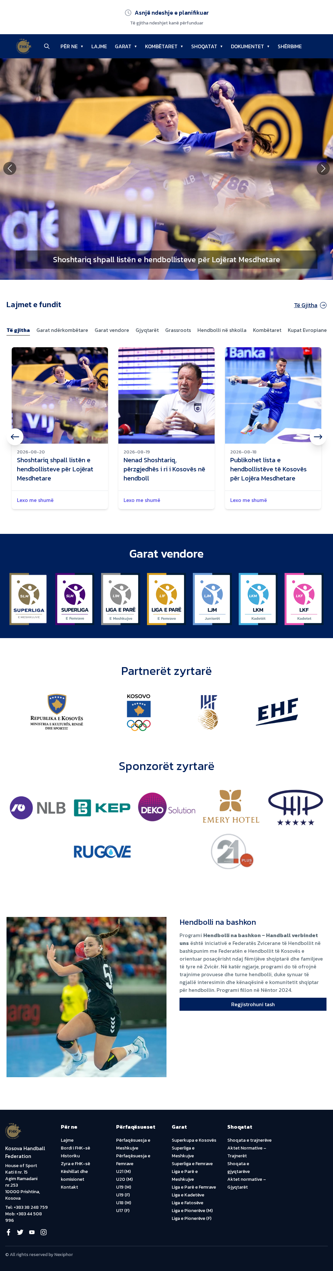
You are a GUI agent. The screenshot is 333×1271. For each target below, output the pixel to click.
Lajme (67, 1140)
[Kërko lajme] (47, 46)
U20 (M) (124, 1179)
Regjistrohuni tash (253, 1004)
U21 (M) (123, 1171)
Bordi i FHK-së (75, 1148)
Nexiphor (63, 1254)
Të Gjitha (305, 305)
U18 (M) (123, 1202)
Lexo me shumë (35, 500)
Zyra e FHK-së (75, 1163)
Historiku (70, 1155)
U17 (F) (122, 1210)
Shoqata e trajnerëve (249, 1140)
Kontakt (69, 1187)
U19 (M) (123, 1187)
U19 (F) (123, 1195)
